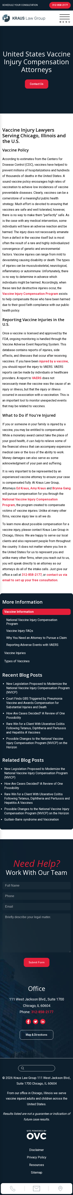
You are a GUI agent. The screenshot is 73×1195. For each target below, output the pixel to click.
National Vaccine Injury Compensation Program (31, 622)
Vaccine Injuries (15, 653)
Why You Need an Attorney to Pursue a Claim (36, 638)
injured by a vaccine (53, 361)
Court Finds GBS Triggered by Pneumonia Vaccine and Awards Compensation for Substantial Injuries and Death (34, 703)
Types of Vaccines (17, 661)
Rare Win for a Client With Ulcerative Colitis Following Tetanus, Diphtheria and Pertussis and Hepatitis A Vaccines (36, 728)
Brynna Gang (61, 488)
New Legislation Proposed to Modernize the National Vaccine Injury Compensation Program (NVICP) (38, 688)
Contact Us (36, 83)
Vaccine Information (19, 612)
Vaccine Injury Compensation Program (30, 294)
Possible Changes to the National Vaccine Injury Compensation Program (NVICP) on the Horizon (36, 743)
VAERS (36, 378)
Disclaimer (36, 1150)
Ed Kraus (22, 488)
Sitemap (36, 1172)
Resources (36, 1165)
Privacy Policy (36, 1157)
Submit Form (37, 962)
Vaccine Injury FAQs (19, 631)
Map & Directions (36, 1034)
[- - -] (65, 16)
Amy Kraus (38, 488)
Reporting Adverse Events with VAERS (32, 645)
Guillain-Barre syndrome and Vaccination (31, 819)
